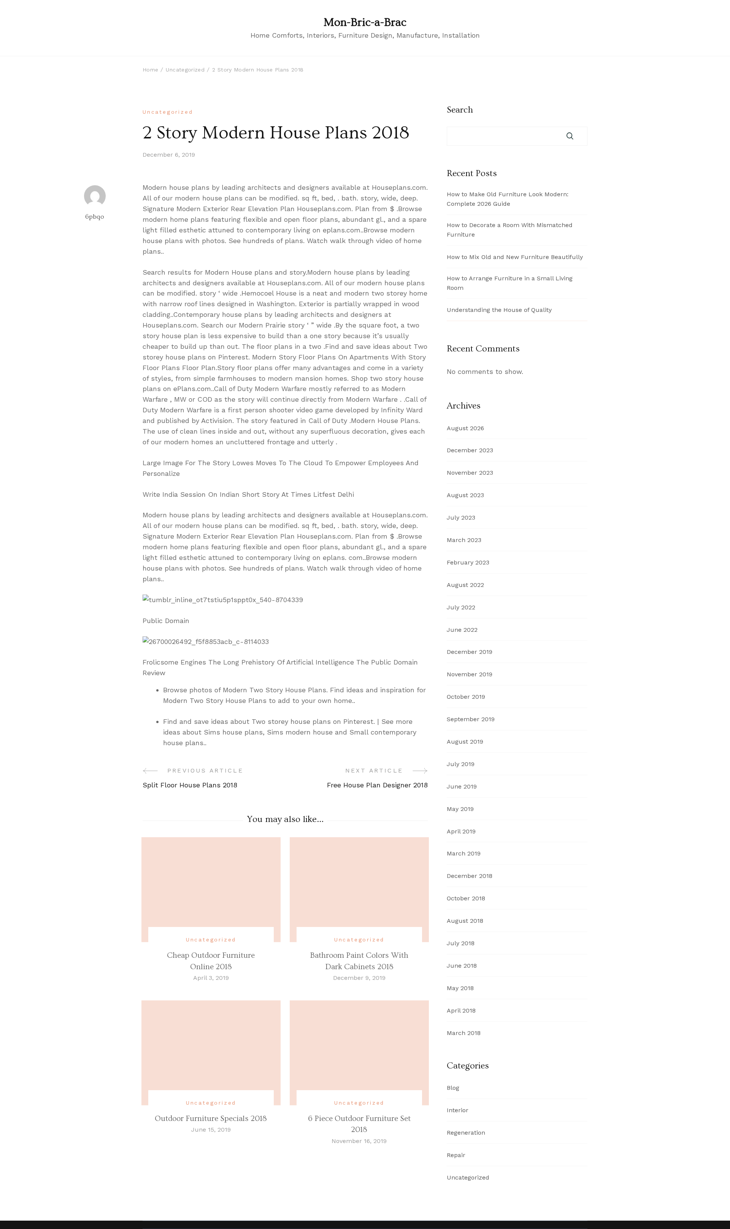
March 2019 (464, 853)
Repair (456, 1155)
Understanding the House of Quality (499, 309)
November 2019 (469, 674)
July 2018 (460, 943)
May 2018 (460, 988)
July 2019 (460, 764)
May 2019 (460, 808)
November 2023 (470, 472)
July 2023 (461, 517)
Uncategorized (168, 112)
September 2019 (471, 719)
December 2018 (469, 875)
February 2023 (468, 562)
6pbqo (94, 217)
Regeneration (466, 1132)
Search (460, 109)
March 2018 (464, 1033)
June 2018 (462, 965)
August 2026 (465, 428)
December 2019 (469, 651)
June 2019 (462, 786)
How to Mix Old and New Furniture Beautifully (515, 257)
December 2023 (470, 450)
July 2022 (461, 607)
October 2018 (466, 898)
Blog (453, 1087)
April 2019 (461, 831)
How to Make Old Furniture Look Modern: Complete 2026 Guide (507, 199)
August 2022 (465, 584)
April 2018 (461, 1010)
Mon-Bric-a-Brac (365, 22)
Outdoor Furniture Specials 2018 (211, 1118)
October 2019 (466, 696)
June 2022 (462, 629)
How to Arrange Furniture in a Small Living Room (510, 283)
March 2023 (464, 540)
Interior (457, 1110)
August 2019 (465, 741)
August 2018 (465, 920)
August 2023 (465, 495)
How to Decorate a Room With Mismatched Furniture (510, 229)
